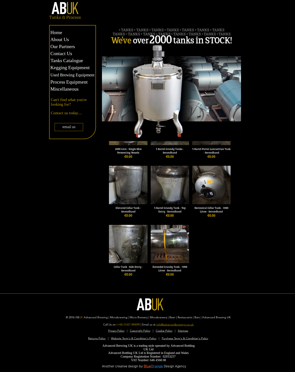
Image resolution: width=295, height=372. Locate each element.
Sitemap (183, 331)
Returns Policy (97, 338)
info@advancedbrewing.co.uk (175, 324)
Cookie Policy (164, 331)
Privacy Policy (116, 331)
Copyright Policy (140, 331)
